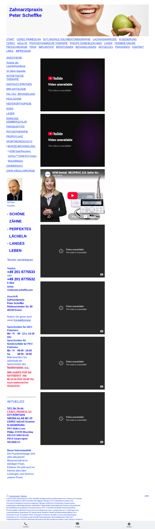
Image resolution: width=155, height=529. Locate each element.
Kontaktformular (22, 320)
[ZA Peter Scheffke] (14, 189)
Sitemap (24, 496)
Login (147, 496)
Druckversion (14, 496)
